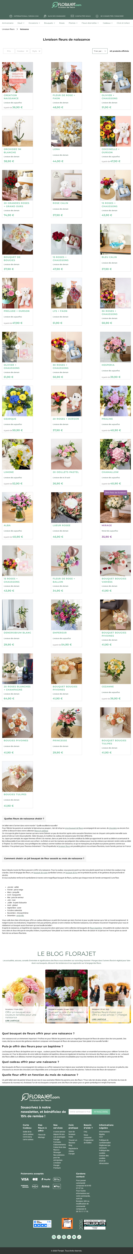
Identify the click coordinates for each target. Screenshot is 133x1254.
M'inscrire (101, 1111)
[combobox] (22, 51)
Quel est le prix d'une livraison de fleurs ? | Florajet (66, 1013)
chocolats (113, 828)
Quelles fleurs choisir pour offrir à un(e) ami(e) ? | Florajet (109, 1013)
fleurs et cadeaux (41, 831)
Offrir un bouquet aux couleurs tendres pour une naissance (20, 1015)
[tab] (8, 23)
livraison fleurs (64, 846)
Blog (70, 1145)
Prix (9, 51)
